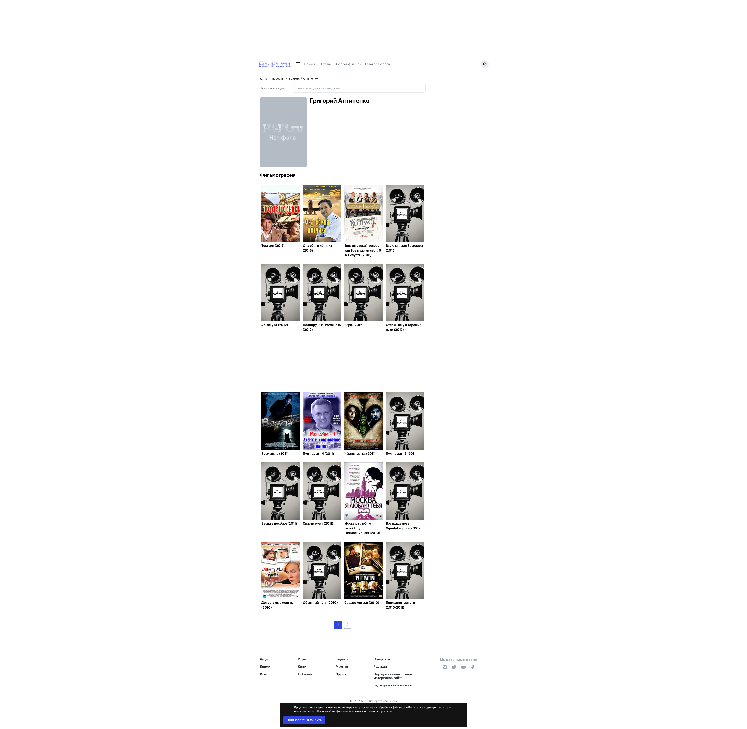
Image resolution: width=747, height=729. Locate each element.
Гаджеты (342, 659)
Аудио (264, 659)
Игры (302, 659)
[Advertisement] (343, 363)
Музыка (342, 666)
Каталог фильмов (348, 64)
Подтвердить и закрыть (304, 720)
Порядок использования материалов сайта (393, 676)
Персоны (278, 78)
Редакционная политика (393, 685)
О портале (382, 659)
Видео (265, 666)
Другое (341, 674)
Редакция (381, 666)
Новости (310, 64)
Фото (264, 674)
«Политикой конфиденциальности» (338, 711)
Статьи (326, 64)
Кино (263, 78)
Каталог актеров (377, 64)
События (305, 674)
